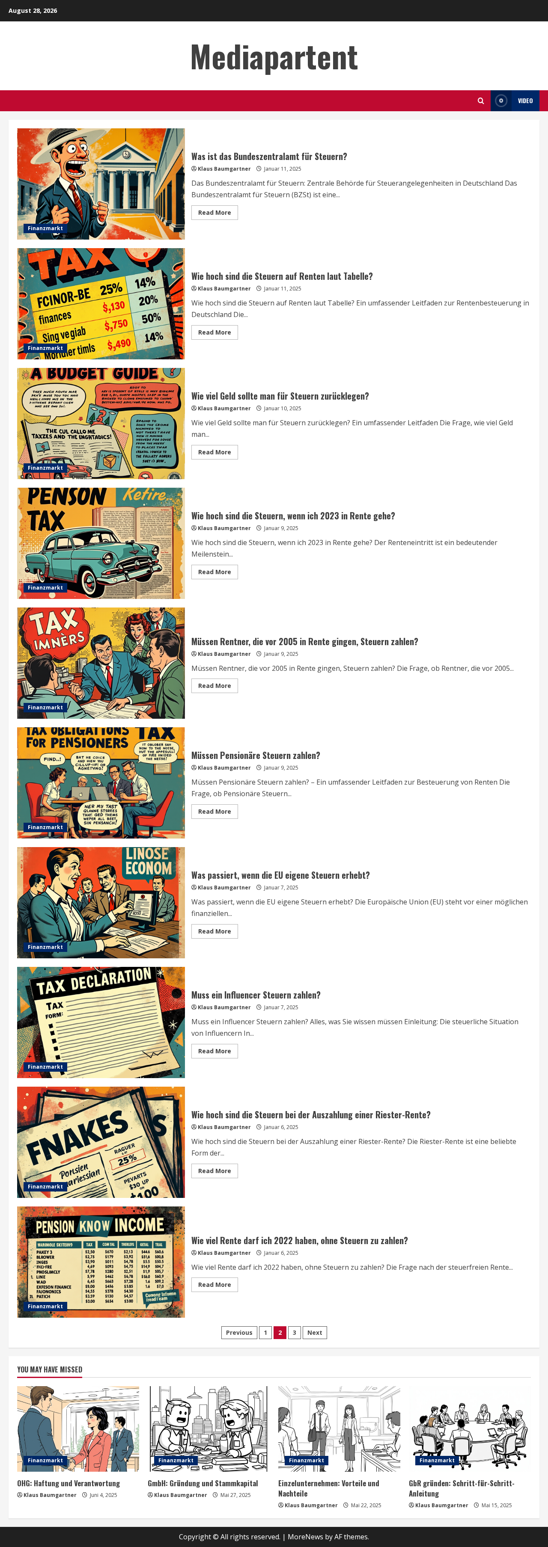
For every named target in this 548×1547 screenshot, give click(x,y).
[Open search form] (481, 100)
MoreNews (305, 1536)
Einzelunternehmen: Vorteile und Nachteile (328, 1488)
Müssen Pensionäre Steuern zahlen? (101, 783)
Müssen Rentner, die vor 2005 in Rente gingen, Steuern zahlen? (101, 663)
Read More (218, 214)
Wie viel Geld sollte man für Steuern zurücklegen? (101, 423)
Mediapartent (274, 55)
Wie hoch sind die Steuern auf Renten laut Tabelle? (101, 303)
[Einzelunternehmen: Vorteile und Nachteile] (339, 1429)
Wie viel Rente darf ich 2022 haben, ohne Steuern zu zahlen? (101, 1262)
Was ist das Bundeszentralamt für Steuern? (101, 184)
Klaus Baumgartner (224, 168)
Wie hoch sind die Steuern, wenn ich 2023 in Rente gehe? (101, 543)
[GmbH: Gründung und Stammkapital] (209, 1429)
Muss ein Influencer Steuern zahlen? (101, 1022)
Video (525, 100)
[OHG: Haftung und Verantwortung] (78, 1429)
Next (314, 1332)
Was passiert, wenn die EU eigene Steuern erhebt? (101, 902)
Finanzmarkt (45, 228)
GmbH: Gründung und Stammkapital (203, 1483)
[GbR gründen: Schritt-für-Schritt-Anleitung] (470, 1429)
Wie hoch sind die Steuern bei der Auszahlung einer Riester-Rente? (101, 1142)
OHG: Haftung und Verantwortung (68, 1483)
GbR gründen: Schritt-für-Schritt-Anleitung (462, 1488)
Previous (239, 1332)
